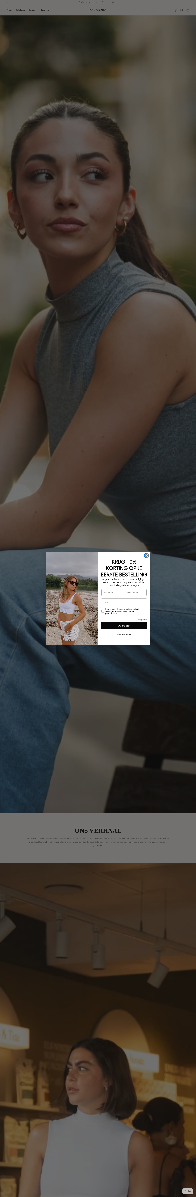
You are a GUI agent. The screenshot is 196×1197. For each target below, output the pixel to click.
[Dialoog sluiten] (146, 555)
